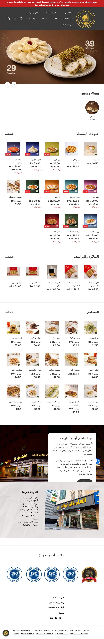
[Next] (7, 84)
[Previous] (13, 84)
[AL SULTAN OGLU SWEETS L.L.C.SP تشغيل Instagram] (60, 618)
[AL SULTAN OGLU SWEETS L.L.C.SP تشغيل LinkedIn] (51, 618)
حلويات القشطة (50, 12)
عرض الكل (9, 133)
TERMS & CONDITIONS (79, 633)
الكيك (55, 18)
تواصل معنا (32, 18)
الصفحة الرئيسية (67, 12)
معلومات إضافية (68, 24)
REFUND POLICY (61, 633)
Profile (16, 633)
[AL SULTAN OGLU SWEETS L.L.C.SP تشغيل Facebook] (56, 618)
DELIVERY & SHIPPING (44, 633)
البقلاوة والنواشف (33, 12)
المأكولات (44, 18)
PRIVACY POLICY (27, 633)
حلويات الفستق (68, 18)
